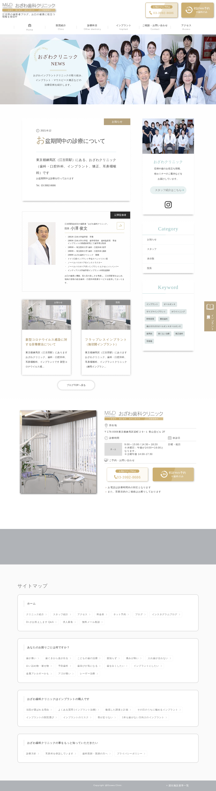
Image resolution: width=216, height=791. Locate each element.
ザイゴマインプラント (156, 311)
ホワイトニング (178, 311)
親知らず (112, 658)
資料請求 (210, 320)
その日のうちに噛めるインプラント (157, 709)
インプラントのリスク (76, 717)
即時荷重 (150, 319)
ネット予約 (119, 614)
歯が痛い (31, 658)
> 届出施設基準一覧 (177, 785)
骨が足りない (105, 717)
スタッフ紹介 (60, 614)
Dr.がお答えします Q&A (40, 622)
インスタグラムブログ (164, 614)
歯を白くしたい (116, 666)
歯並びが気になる (87, 666)
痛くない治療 (164, 334)
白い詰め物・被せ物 (37, 666)
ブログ (139, 614)
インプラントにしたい (146, 666)
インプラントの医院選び (40, 717)
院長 (149, 268)
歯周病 (149, 334)
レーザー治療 (87, 673)
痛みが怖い (132, 658)
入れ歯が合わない (158, 658)
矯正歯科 (179, 334)
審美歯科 (164, 319)
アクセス (82, 614)
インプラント (152, 304)
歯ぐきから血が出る (56, 658)
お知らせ (117, 121)
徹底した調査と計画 (116, 709)
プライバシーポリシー (129, 753)
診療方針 (31, 753)
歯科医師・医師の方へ (95, 753)
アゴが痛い (64, 673)
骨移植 (149, 341)
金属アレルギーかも (37, 673)
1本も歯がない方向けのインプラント (143, 717)
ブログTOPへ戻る (76, 385)
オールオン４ (169, 304)
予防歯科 (63, 666)
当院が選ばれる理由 (37, 709)
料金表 (100, 614)
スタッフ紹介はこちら (168, 190)
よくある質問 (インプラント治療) (77, 709)
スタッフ (151, 249)
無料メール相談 (91, 622)
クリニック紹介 (35, 614)
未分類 (150, 258)
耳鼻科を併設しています (59, 753)
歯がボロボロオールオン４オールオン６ (163, 326)
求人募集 (68, 622)
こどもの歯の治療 (87, 658)
